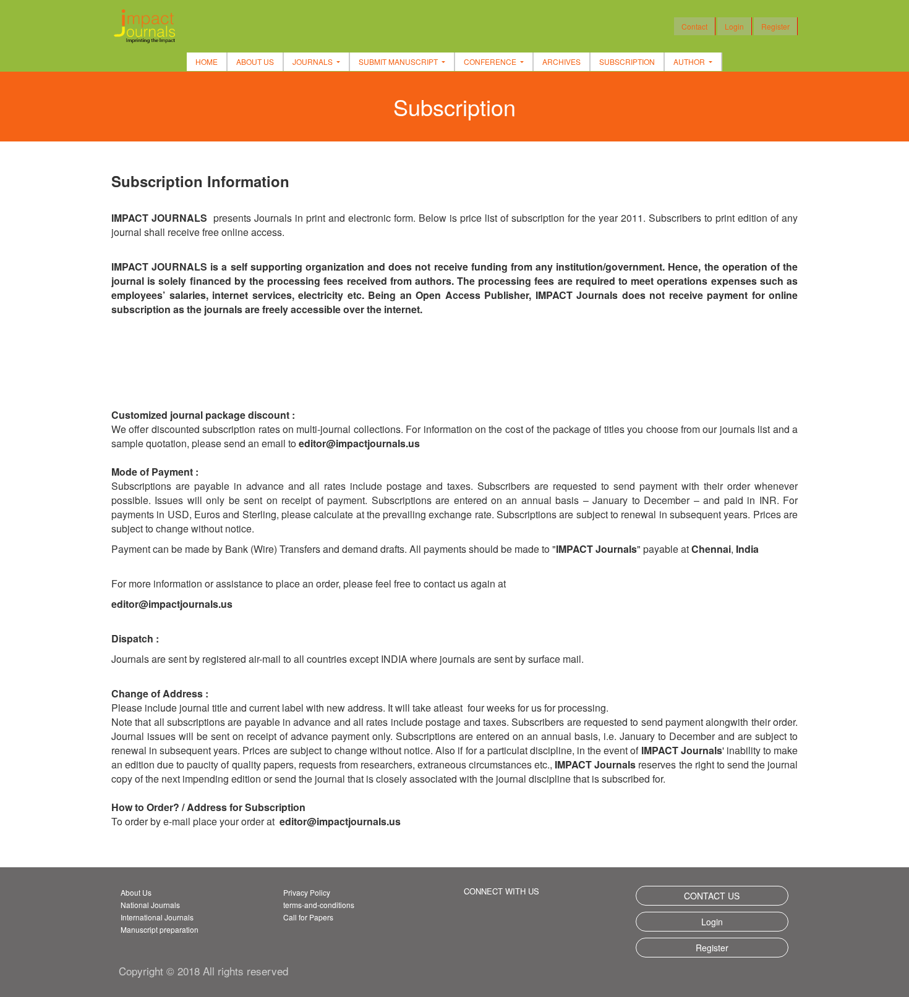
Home (206, 61)
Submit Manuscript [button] (399, 61)
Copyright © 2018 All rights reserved (203, 970)
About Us (255, 61)
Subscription (627, 61)
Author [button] (690, 61)
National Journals (150, 904)
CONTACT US (712, 896)
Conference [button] (491, 61)
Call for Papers (308, 917)
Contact (694, 26)
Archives (561, 61)
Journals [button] (313, 61)
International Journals (157, 917)
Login (734, 26)
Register (775, 26)
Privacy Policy (306, 892)
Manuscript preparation (159, 929)
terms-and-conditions (318, 904)
